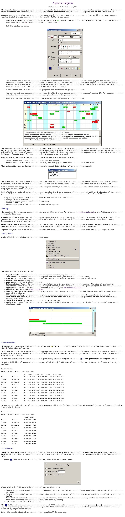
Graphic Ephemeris (86, 212)
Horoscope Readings (72, 288)
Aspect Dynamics (36, 289)
